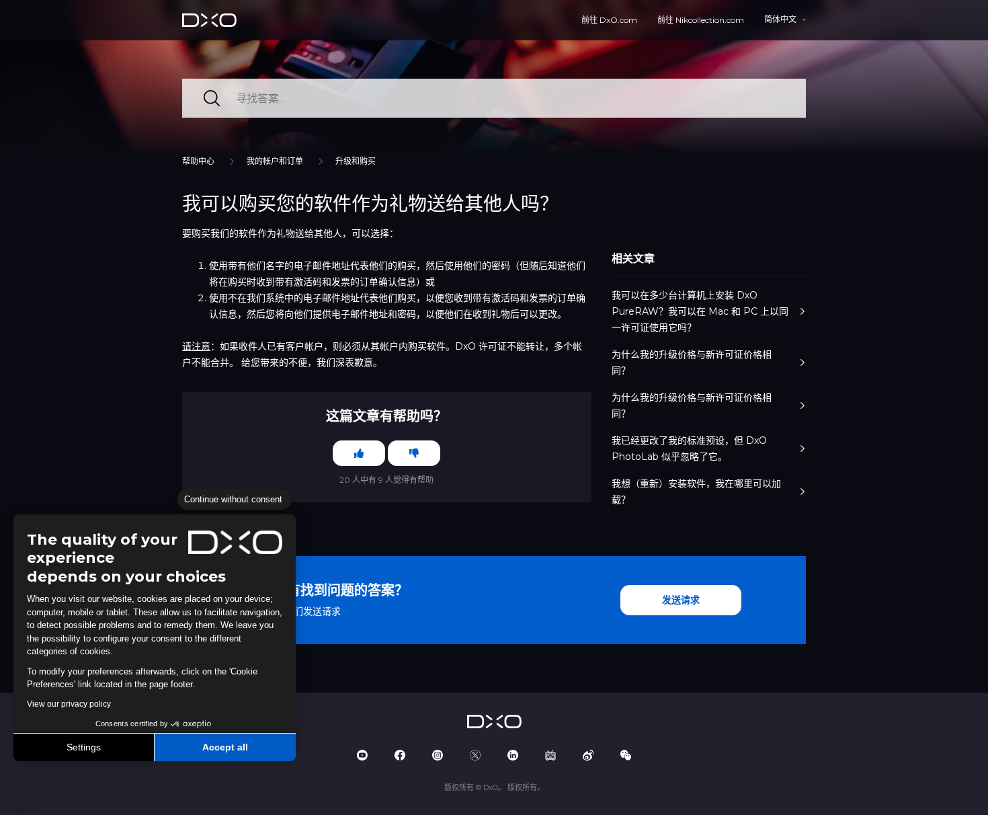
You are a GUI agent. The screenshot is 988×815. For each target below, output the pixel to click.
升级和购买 (355, 161)
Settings (84, 747)
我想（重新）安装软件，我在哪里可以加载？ (696, 491)
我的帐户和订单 (275, 161)
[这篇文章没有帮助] (414, 453)
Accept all (225, 747)
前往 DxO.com (609, 20)
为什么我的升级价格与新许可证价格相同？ (692, 362)
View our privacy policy (69, 704)
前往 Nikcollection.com (700, 20)
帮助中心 (198, 161)
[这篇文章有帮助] (359, 453)
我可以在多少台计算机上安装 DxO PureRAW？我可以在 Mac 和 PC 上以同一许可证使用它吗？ (700, 311)
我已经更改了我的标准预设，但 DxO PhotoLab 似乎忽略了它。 (689, 448)
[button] (20, 800)
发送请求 (681, 600)
